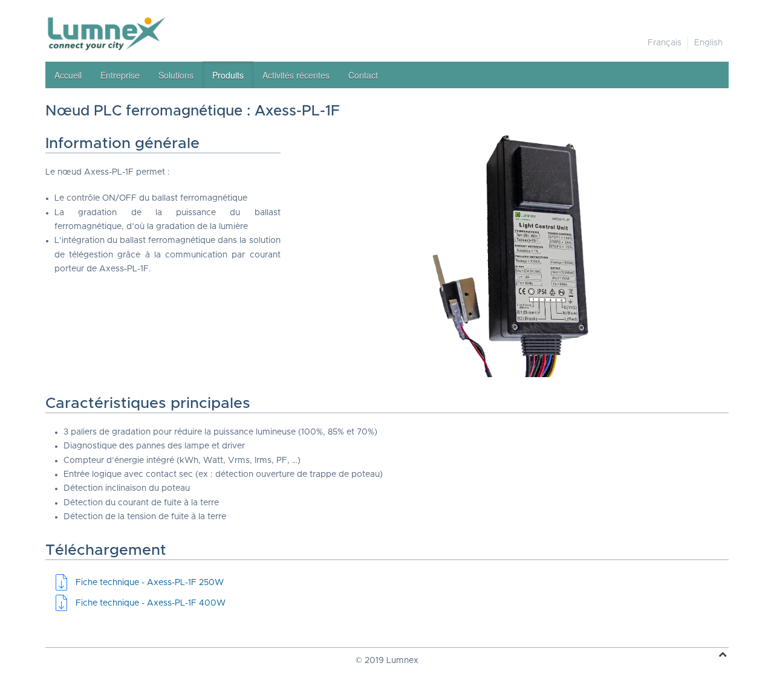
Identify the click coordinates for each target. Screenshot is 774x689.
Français (664, 43)
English (708, 43)
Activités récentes (296, 75)
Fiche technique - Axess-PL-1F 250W (150, 582)
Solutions (176, 75)
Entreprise (120, 75)
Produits (228, 75)
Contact (363, 75)
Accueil (68, 75)
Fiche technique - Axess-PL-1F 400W (151, 603)
